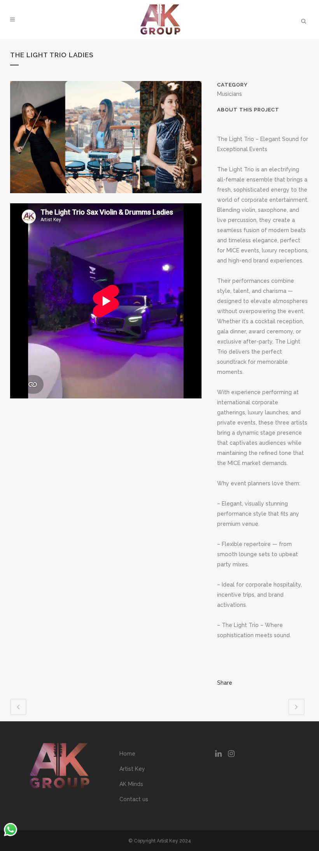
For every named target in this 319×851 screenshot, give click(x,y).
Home (127, 754)
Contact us (133, 799)
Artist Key (132, 769)
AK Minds (131, 784)
